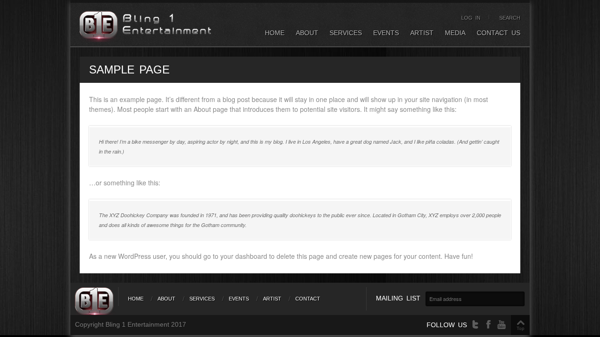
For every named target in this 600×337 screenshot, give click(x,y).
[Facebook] (488, 324)
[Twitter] (475, 324)
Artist (422, 33)
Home (275, 33)
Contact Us (498, 33)
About (307, 33)
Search (509, 18)
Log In (470, 18)
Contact (307, 298)
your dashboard (243, 256)
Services (346, 33)
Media (455, 33)
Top (521, 328)
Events (386, 33)
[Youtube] (501, 324)
